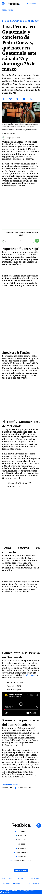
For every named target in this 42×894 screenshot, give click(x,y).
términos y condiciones (12, 883)
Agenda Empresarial (21, 861)
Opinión (22, 844)
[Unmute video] (21, 704)
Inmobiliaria (22, 852)
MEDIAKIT (21, 878)
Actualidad (7, 788)
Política (22, 835)
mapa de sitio (7, 878)
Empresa (22, 840)
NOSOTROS (35, 878)
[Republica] (14, 4)
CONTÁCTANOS (34, 883)
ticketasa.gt (31, 675)
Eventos (22, 856)
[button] (3, 99)
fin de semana (24, 788)
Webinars (22, 848)
